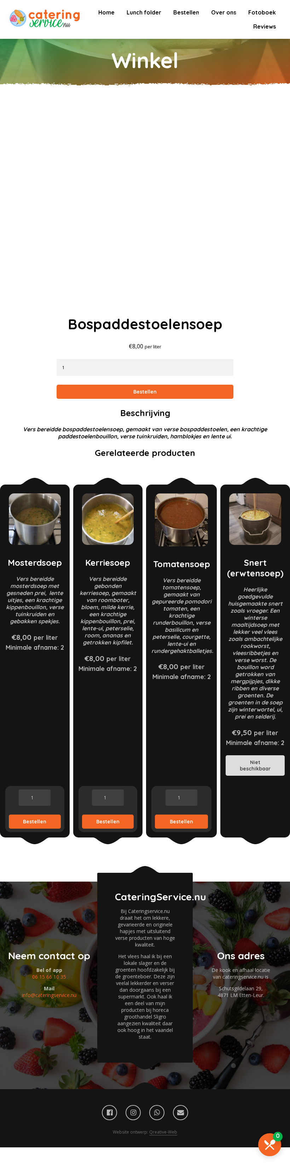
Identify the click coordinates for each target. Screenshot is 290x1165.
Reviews (264, 26)
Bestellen (186, 12)
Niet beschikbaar (255, 765)
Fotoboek (262, 12)
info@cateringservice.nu (49, 995)
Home (106, 12)
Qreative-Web (163, 1132)
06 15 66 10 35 (49, 976)
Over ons (223, 12)
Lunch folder (144, 12)
